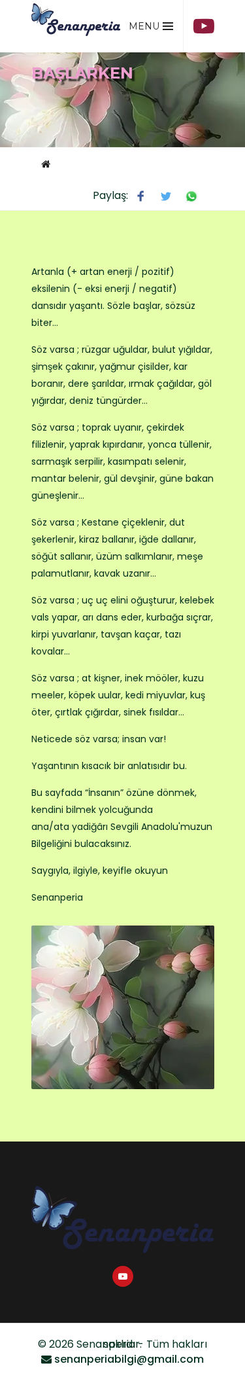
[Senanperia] (122, 1219)
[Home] (45, 163)
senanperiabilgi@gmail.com (129, 1359)
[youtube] (203, 26)
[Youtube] (122, 1276)
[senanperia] (76, 23)
